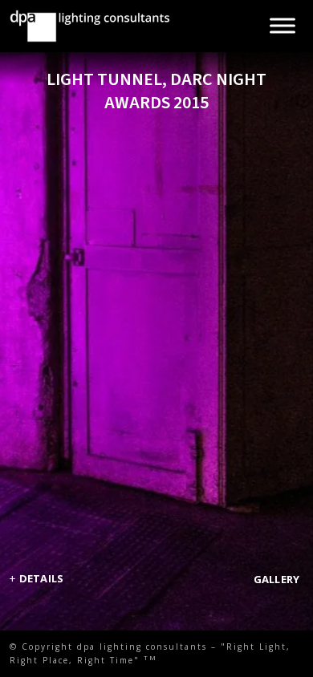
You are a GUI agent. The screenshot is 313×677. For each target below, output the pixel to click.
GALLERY (277, 579)
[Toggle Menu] (282, 26)
